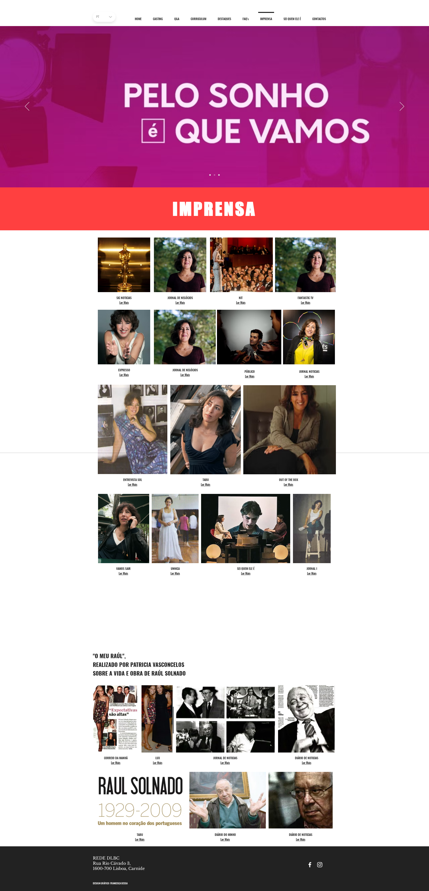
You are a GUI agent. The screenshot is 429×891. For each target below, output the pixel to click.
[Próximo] (402, 106)
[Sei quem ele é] (219, 175)
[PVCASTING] (210, 175)
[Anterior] (27, 106)
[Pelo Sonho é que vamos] (214, 175)
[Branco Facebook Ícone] (309, 864)
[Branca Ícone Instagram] (319, 864)
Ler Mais (115, 762)
